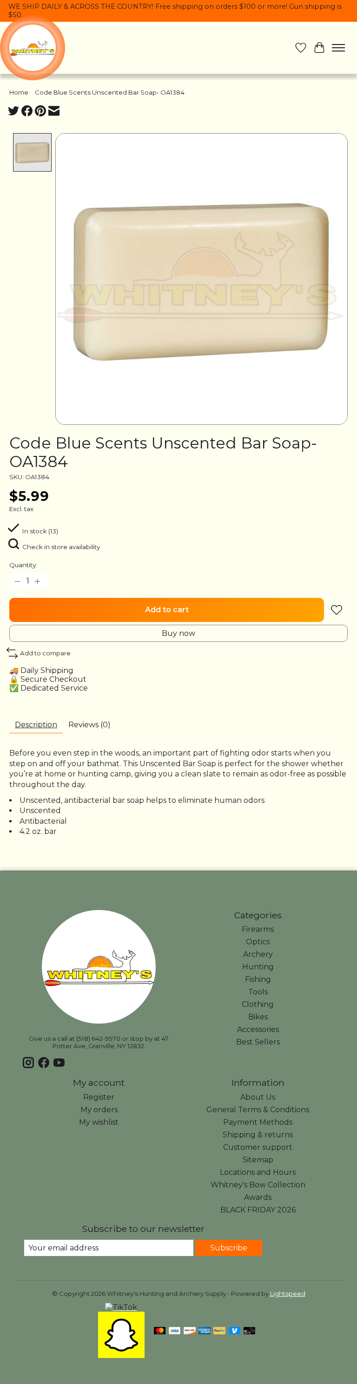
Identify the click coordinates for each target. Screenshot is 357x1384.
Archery (258, 954)
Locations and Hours (258, 1172)
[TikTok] (121, 1307)
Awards (257, 1197)
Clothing (258, 1004)
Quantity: (23, 565)
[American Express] (204, 1331)
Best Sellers (258, 1042)
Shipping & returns (258, 1134)
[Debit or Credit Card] (250, 1331)
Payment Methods (257, 1122)
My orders (99, 1109)
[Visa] (175, 1331)
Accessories (258, 1029)
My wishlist (99, 1122)
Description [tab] (36, 724)
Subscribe (228, 1247)
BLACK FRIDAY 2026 (258, 1209)
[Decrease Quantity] (18, 581)
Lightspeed (287, 1293)
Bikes (258, 1016)
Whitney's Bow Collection (258, 1184)
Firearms (258, 929)
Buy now (178, 633)
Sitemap (258, 1159)
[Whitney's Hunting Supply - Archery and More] (32, 48)
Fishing (258, 979)
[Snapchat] (121, 1355)
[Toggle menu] (338, 47)
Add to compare (45, 653)
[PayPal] (219, 1331)
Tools (258, 991)
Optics (258, 941)
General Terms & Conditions (257, 1109)
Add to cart (167, 609)
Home (18, 92)
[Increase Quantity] (38, 581)
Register (98, 1097)
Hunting (258, 966)
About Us (257, 1097)
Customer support (257, 1147)
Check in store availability (61, 547)
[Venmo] (235, 1331)
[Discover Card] (190, 1331)
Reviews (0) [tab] (89, 724)
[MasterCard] (160, 1331)
